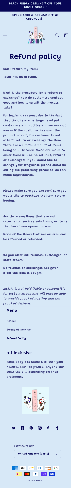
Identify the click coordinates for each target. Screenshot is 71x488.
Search (11, 321)
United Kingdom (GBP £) (33, 454)
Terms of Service (19, 330)
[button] (5, 35)
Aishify (39, 480)
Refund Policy (16, 338)
